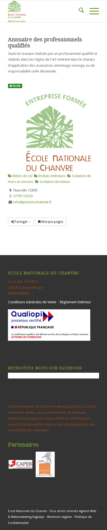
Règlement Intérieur (75, 302)
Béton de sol (22, 176)
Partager (21, 222)
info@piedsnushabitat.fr (32, 202)
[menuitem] (78, 11)
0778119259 (23, 196)
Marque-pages (52, 222)
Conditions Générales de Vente (32, 302)
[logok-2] (44, 11)
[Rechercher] (78, 11)
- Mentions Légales (58, 517)
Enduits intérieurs (52, 176)
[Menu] (91, 11)
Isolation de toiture (54, 182)
